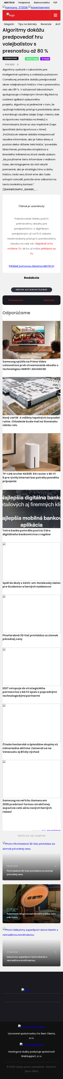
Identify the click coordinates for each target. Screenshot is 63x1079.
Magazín (9, 24)
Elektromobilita (42, 2)
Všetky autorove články (31, 289)
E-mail (45, 58)
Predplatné (24, 2)
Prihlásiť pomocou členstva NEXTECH (31, 266)
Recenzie (46, 24)
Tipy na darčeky (27, 24)
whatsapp (32, 58)
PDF (55, 2)
